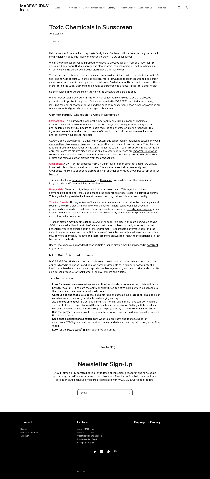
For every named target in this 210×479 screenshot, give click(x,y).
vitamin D (150, 308)
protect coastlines (140, 154)
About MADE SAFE (86, 429)
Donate (24, 429)
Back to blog (107, 347)
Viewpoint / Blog (85, 442)
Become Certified (29, 432)
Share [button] (56, 41)
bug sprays (151, 192)
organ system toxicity (114, 124)
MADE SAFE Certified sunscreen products (73, 261)
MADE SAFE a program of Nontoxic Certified (110, 471)
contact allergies (138, 124)
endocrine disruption (89, 124)
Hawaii (73, 147)
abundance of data (118, 170)
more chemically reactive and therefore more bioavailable (91, 235)
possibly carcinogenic (139, 209)
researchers (79, 144)
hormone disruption (60, 192)
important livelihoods (145, 150)
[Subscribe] (129, 392)
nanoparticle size (114, 221)
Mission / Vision (85, 432)
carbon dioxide (80, 157)
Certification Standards (89, 435)
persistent (75, 196)
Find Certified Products (89, 439)
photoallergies (57, 127)
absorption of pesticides (119, 192)
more (151, 268)
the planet (106, 180)
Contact (24, 435)
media (99, 144)
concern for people (83, 180)
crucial (140, 308)
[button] (59, 7)
